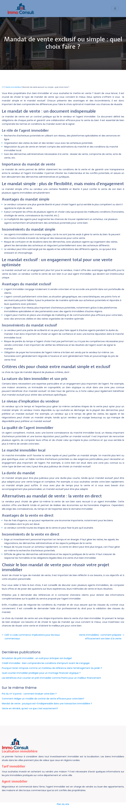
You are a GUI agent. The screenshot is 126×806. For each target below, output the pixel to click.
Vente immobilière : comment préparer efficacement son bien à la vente (100, 636)
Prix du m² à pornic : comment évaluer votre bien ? (29, 693)
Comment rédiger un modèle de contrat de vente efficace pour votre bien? (43, 698)
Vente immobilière (13, 87)
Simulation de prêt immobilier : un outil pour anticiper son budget (37, 658)
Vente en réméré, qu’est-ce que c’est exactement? (30, 708)
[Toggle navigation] (115, 8)
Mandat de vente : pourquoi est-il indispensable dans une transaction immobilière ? (47, 703)
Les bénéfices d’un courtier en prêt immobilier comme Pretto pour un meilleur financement (51, 677)
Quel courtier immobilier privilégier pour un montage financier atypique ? (41, 673)
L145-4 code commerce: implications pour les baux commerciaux (32, 636)
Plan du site (63, 804)
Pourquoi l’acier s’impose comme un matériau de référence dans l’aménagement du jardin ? (52, 668)
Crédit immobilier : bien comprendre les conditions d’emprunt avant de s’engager (46, 663)
